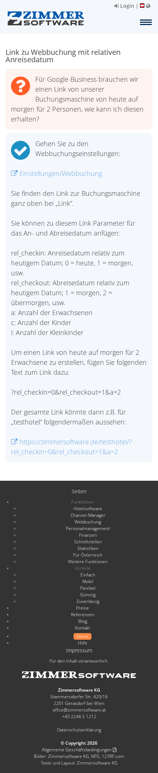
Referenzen (82, 614)
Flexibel (88, 588)
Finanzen (88, 535)
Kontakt (82, 628)
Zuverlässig (87, 601)
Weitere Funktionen (88, 561)
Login (126, 5)
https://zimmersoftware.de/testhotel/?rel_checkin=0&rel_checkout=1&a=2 (71, 446)
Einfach (87, 575)
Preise (82, 608)
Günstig (88, 595)
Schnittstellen (88, 542)
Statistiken (88, 548)
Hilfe (82, 643)
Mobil (87, 581)
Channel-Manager (88, 515)
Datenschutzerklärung (79, 730)
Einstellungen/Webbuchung (60, 173)
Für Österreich (88, 555)
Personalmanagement (88, 528)
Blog (82, 621)
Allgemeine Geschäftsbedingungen (77, 749)
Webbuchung (88, 522)
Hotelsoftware (87, 508)
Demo (82, 636)
